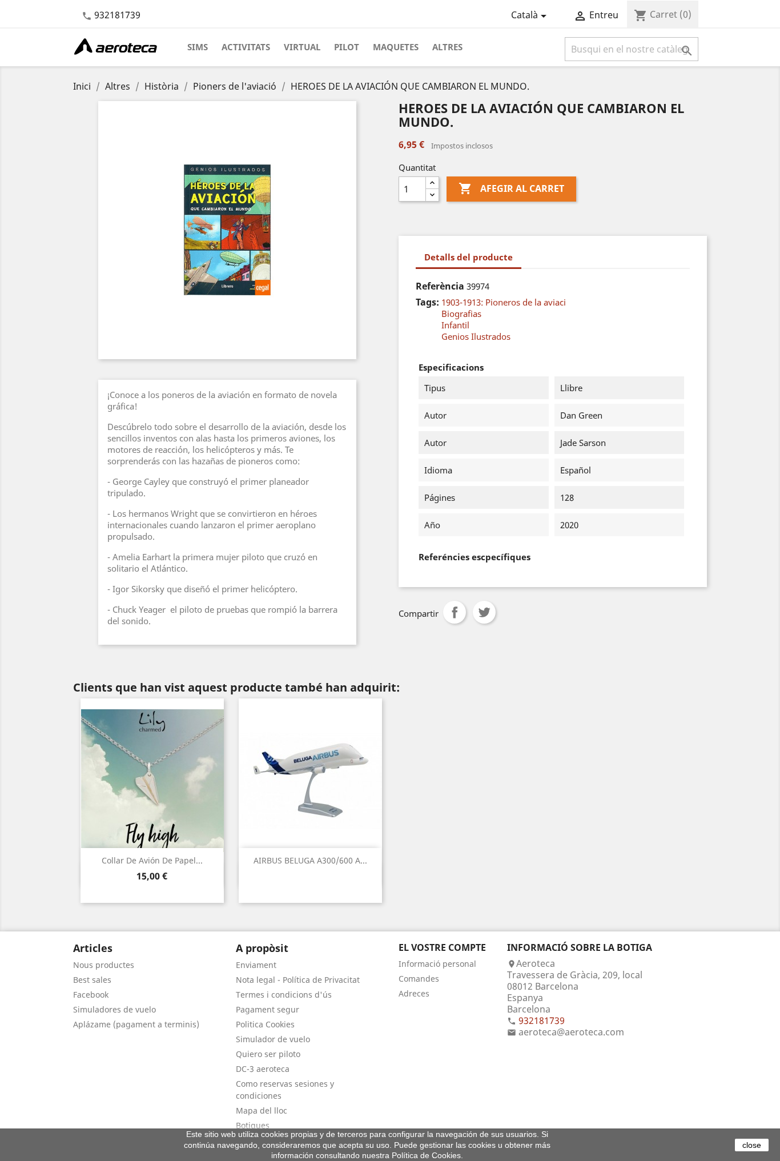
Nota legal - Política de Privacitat (298, 979)
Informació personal (437, 963)
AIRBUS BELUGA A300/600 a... (310, 860)
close (751, 1145)
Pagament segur (267, 1009)
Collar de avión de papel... (152, 860)
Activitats (246, 47)
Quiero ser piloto (268, 1053)
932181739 (117, 15)
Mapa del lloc (261, 1110)
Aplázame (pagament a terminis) (136, 1024)
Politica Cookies (265, 1024)
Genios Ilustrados (475, 336)
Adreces (414, 993)
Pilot (346, 47)
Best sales (92, 979)
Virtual (302, 47)
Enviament (256, 964)
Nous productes (103, 964)
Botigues (253, 1125)
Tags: (427, 302)
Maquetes (396, 47)
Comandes (419, 978)
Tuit (484, 612)
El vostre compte (442, 947)
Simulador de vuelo (273, 1039)
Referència (440, 286)
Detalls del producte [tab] (468, 257)
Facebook (90, 994)
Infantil (455, 325)
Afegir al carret (511, 188)
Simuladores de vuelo (114, 1009)
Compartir (454, 612)
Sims (197, 47)
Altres (447, 47)
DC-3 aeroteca (263, 1068)
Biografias (461, 313)
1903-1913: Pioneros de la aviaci (503, 302)
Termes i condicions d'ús (284, 994)
